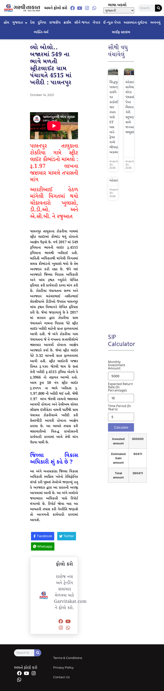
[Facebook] (72, 8)
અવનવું (155, 22)
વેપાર (96, 22)
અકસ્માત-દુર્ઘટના (135, 22)
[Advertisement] (121, 264)
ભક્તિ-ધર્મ (41, 32)
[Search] (158, 8)
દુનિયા (42, 22)
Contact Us (61, 677)
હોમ (6, 22)
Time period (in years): (119, 407)
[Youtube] (79, 8)
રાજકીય (55, 22)
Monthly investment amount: (116, 365)
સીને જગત (82, 22)
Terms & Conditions (67, 658)
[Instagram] (87, 8)
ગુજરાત (17, 22)
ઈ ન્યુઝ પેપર (112, 22)
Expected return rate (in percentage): (120, 387)
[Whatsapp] (94, 8)
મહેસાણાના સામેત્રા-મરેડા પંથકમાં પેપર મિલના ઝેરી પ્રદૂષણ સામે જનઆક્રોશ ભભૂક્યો (132, 107)
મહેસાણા (115, 180)
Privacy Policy (63, 667)
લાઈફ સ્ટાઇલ (121, 32)
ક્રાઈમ (67, 22)
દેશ (32, 22)
